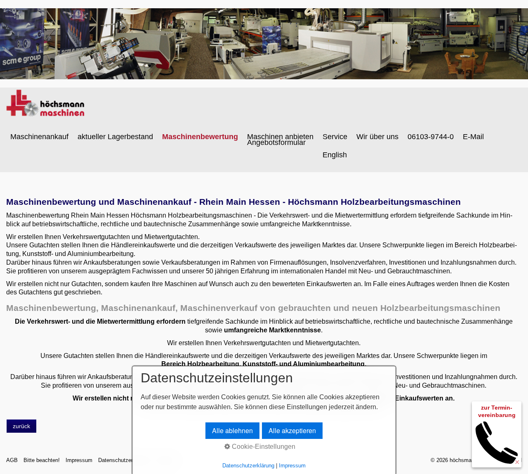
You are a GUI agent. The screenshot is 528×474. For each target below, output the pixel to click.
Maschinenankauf (39, 137)
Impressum (79, 460)
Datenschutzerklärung (124, 460)
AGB (12, 460)
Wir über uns (377, 137)
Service (335, 137)
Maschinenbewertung (200, 137)
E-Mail (473, 137)
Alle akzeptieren (292, 430)
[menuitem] (39, 137)
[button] (21, 426)
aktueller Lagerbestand (115, 137)
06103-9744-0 (431, 137)
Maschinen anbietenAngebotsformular (280, 140)
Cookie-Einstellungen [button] (262, 446)
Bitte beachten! (42, 460)
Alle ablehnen (232, 430)
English (335, 155)
